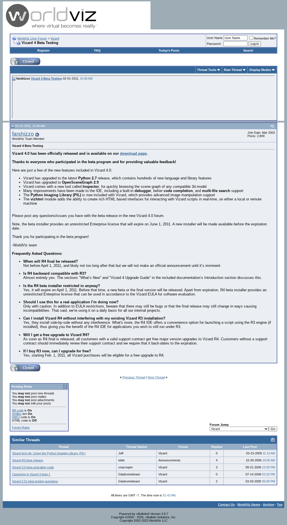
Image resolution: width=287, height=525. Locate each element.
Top (280, 504)
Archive (268, 504)
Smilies (17, 413)
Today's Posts (169, 50)
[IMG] (16, 417)
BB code (18, 410)
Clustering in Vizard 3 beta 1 (31, 474)
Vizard (54, 38)
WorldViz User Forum (32, 38)
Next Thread (156, 377)
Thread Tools (206, 69)
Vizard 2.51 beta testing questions (35, 481)
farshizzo (23, 134)
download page (133, 153)
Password (214, 43)
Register (43, 50)
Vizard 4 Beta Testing (46, 78)
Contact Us (226, 504)
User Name (215, 38)
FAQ (97, 50)
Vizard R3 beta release (27, 460)
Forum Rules (21, 427)
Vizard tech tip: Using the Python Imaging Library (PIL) (49, 453)
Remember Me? (265, 38)
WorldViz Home (248, 504)
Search (248, 50)
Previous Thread (133, 377)
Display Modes (260, 69)
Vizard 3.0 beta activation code (33, 467)
